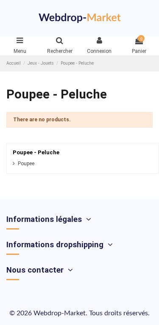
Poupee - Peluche (36, 152)
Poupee (26, 164)
